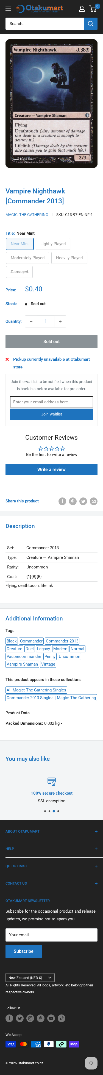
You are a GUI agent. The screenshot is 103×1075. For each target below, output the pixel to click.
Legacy (43, 648)
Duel (30, 648)
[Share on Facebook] (62, 501)
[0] (93, 9)
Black (12, 641)
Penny (49, 656)
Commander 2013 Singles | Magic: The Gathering (51, 697)
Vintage (48, 664)
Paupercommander (24, 656)
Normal (77, 648)
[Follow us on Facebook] (9, 1018)
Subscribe (24, 951)
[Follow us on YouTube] (51, 1018)
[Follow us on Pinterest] (40, 1018)
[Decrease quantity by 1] (31, 321)
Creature (14, 648)
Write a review (51, 469)
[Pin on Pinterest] (73, 501)
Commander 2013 (62, 641)
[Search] (91, 24)
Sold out (51, 341)
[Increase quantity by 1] (60, 321)
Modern (60, 648)
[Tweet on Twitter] (83, 501)
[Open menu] (8, 9)
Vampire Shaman (22, 664)
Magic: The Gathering (26, 214)
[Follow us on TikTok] (61, 1018)
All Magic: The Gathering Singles (36, 690)
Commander (31, 641)
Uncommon (69, 656)
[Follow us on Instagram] (30, 1018)
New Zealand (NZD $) (25, 978)
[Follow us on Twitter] (20, 1018)
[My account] (82, 9)
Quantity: (13, 321)
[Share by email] (94, 501)
